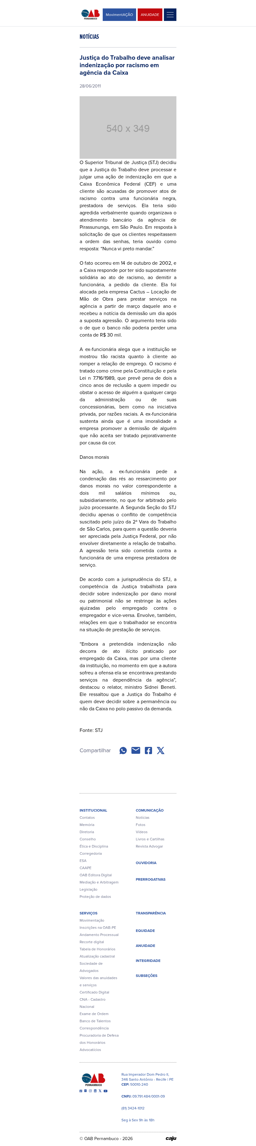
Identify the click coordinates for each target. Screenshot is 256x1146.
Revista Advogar (149, 846)
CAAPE (85, 868)
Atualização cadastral (97, 956)
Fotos (140, 825)
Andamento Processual (99, 935)
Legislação (88, 889)
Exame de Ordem (94, 1014)
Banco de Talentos (95, 1021)
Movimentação (92, 920)
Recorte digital (92, 942)
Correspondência (94, 1028)
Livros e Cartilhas (150, 839)
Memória (87, 825)
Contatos (87, 817)
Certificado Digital (94, 992)
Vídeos (142, 832)
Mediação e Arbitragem (99, 882)
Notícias (143, 817)
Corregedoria (91, 853)
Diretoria (87, 832)
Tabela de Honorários (98, 949)
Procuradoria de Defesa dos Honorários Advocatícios (99, 1043)
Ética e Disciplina (94, 846)
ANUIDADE (150, 15)
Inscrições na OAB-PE (98, 927)
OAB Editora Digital (96, 875)
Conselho (88, 839)
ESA (83, 860)
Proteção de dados (95, 896)
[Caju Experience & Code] (171, 1138)
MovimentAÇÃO (119, 15)
